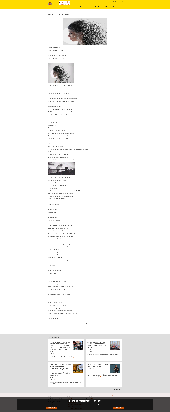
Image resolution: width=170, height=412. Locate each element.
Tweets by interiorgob (109, 395)
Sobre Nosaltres (117, 7)
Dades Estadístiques (88, 7)
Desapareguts (77, 7)
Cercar (120, 1)
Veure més (75, 357)
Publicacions (108, 7)
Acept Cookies (51, 407)
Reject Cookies (118, 407)
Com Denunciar (99, 7)
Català (114, 1)
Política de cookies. (145, 404)
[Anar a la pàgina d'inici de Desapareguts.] (64, 3)
